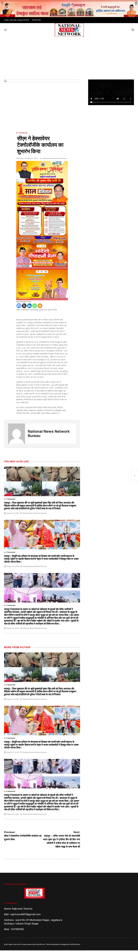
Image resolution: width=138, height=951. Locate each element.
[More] (40, 305)
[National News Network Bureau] (16, 434)
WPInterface (75, 944)
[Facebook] (19, 305)
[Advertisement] (69, 56)
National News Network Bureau (55, 158)
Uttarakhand (23, 133)
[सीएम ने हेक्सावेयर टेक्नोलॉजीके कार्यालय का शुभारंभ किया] (3, 475)
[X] (24, 305)
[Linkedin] (29, 305)
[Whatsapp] (34, 305)
